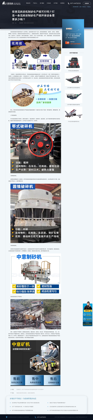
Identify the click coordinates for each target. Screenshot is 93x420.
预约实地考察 (89, 319)
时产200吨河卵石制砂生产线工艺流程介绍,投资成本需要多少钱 (64, 410)
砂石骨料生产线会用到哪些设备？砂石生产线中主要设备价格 (25, 402)
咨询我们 (69, 28)
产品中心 (35, 3)
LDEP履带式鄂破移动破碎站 (73, 104)
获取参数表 (89, 315)
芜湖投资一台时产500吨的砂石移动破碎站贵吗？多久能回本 (30, 389)
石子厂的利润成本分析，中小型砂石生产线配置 (22, 406)
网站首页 (28, 3)
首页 (80, 6)
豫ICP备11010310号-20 (81, 417)
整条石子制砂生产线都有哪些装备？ (58, 402)
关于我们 (56, 3)
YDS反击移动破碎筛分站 (73, 121)
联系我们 (62, 3)
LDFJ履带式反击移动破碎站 (73, 87)
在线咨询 (87, 3)
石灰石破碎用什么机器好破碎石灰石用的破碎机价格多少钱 (63, 406)
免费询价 (87, 311)
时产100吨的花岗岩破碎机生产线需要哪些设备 (22, 410)
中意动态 (49, 3)
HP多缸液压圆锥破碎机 (73, 70)
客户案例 (42, 3)
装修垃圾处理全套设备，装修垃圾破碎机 (26, 392)
